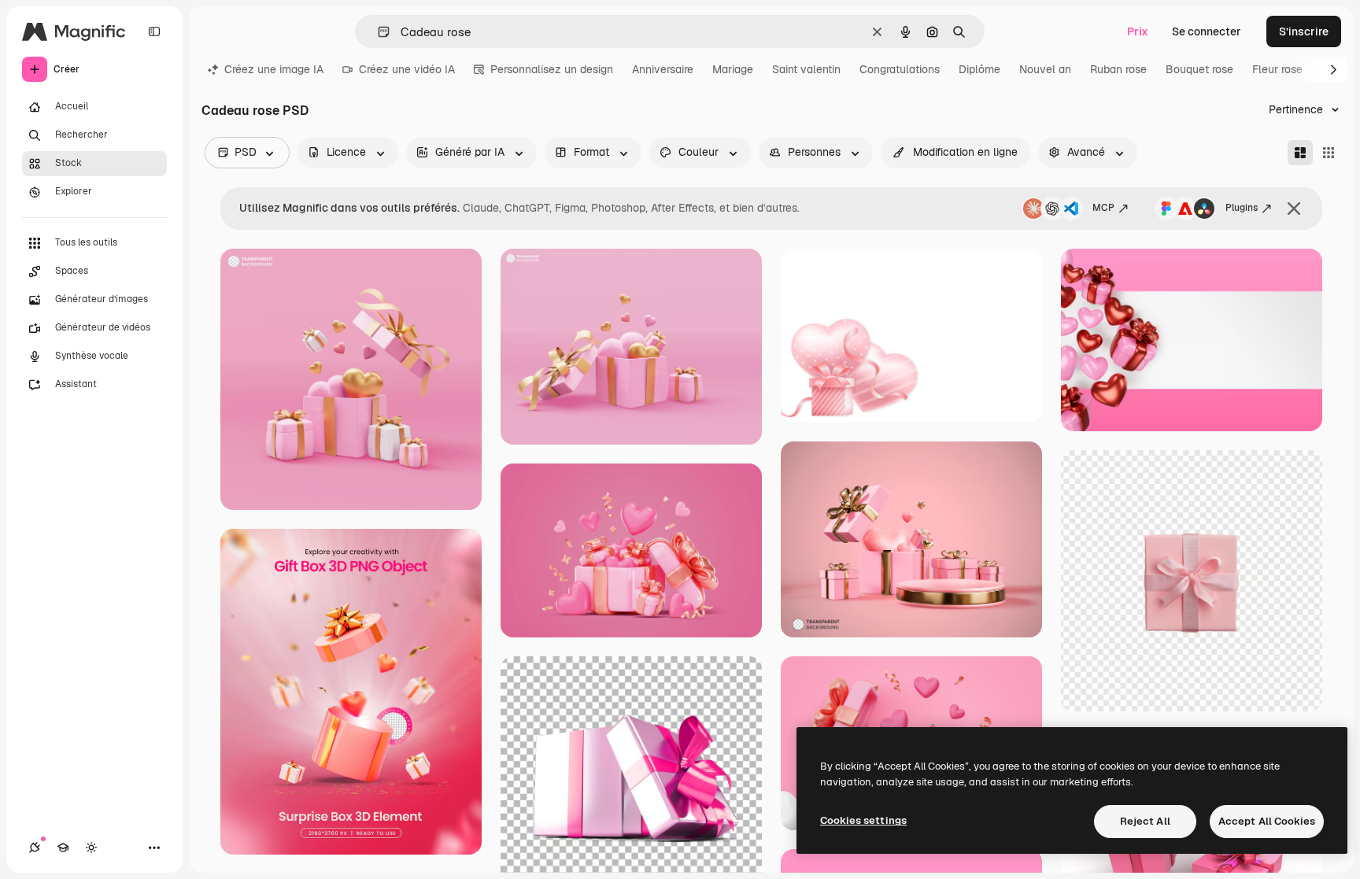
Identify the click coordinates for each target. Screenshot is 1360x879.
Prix (1137, 31)
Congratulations (899, 69)
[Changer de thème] (91, 847)
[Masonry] (1300, 152)
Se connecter (1206, 31)
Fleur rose (1277, 69)
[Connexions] (34, 847)
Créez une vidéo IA (407, 69)
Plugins (1241, 207)
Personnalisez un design (551, 69)
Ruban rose (1118, 69)
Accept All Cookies (1266, 821)
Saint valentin (806, 69)
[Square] (1328, 152)
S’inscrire (1304, 31)
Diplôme (979, 69)
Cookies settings (863, 820)
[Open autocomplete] (377, 32)
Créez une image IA (273, 69)
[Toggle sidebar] (154, 31)
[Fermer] (1293, 208)
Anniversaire (662, 69)
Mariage (732, 69)
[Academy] (63, 847)
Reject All (1145, 821)
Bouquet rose (1199, 69)
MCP (1103, 207)
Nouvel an (1045, 69)
